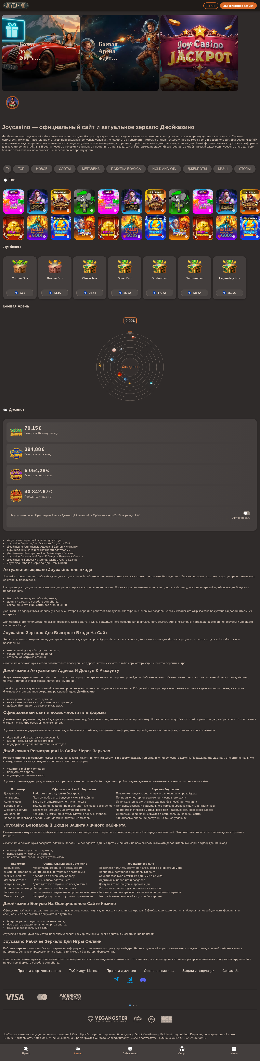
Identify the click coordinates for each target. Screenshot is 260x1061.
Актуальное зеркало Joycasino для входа (34, 540)
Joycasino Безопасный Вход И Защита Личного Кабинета (45, 556)
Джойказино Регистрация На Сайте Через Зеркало (40, 553)
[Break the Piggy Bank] (13, 227)
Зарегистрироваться (238, 5)
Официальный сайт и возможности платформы (38, 549)
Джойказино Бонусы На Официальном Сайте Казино (42, 559)
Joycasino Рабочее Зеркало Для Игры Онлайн (37, 562)
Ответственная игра (159, 970)
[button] (129, 169)
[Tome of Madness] (37, 201)
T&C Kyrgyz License (84, 970)
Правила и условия (121, 970)
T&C (137, 515)
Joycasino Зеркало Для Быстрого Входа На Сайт (39, 543)
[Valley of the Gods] (37, 227)
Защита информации (198, 970)
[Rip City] (84, 201)
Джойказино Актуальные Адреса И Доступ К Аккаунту (42, 546)
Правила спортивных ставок (39, 970)
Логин (211, 5)
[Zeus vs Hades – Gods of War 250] (84, 227)
